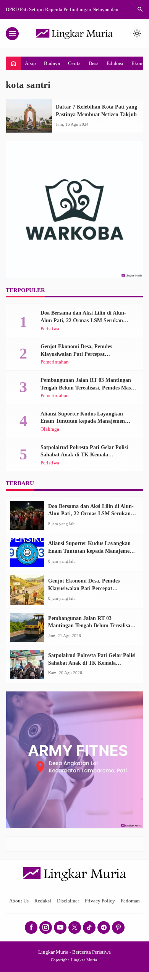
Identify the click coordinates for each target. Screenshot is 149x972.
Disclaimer (68, 901)
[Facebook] (31, 927)
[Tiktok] (89, 927)
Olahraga (49, 429)
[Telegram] (103, 927)
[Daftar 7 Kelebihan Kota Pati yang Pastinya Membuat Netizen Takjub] (29, 116)
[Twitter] (74, 927)
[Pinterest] (118, 927)
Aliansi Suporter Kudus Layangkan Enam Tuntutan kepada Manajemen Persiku (82, 421)
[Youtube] (60, 927)
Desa (94, 63)
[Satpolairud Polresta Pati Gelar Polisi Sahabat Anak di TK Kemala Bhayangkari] (27, 664)
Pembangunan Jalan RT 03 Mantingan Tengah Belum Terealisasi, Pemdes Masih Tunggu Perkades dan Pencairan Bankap (87, 387)
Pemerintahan (54, 362)
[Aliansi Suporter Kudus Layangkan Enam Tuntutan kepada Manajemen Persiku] (27, 552)
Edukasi (115, 63)
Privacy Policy (100, 901)
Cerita (74, 63)
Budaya (52, 63)
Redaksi (42, 901)
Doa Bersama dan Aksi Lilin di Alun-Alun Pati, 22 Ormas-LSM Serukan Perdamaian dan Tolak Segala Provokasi (87, 320)
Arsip (30, 63)
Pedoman (130, 901)
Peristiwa (49, 328)
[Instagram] (45, 927)
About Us (19, 901)
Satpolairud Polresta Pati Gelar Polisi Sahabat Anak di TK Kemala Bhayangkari (84, 455)
